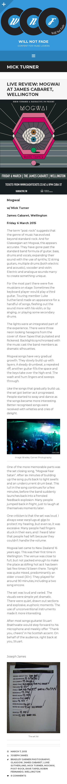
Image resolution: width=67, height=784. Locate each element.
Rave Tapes (32, 768)
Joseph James (19, 755)
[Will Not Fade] (33, 21)
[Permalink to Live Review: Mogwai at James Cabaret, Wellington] (33, 147)
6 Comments (18, 775)
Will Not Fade (33, 41)
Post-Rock (17, 768)
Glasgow (17, 762)
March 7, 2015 (19, 751)
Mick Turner (35, 765)
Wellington (32, 771)
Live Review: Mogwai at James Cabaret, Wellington (33, 89)
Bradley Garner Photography (30, 759)
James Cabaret (33, 762)
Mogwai (49, 765)
